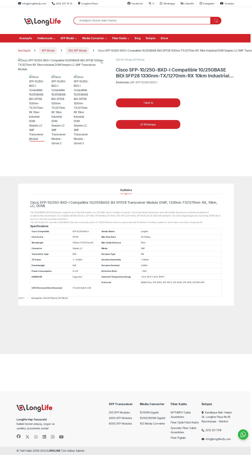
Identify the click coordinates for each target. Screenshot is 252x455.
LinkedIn (189, 3)
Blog (137, 38)
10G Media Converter (152, 423)
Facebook (137, 3)
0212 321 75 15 (64, 3)
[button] (101, 62)
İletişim (151, 38)
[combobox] (141, 20)
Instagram (208, 3)
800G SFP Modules (120, 423)
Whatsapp (169, 3)
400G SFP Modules (120, 418)
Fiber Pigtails (178, 437)
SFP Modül (67, 38)
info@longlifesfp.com (34, 3)
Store (164, 38)
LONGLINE (54, 450)
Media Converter (93, 38)
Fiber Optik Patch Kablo (185, 422)
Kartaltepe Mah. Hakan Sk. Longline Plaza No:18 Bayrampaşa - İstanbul (217, 417)
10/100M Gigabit (149, 412)
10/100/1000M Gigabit (152, 418)
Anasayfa (25, 38)
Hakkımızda (45, 38)
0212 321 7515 (213, 430)
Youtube (229, 3)
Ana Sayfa (24, 50)
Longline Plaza (89, 3)
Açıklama (126, 190)
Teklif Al (148, 102)
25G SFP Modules (119, 412)
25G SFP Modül (77, 50)
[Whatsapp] (200, 124)
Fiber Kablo (119, 38)
